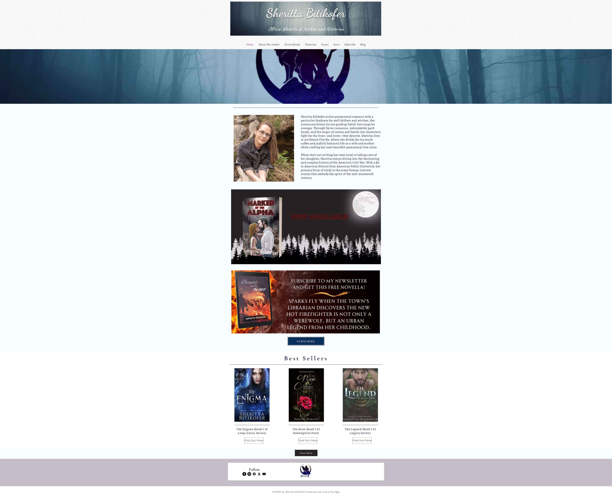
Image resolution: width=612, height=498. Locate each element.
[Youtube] (264, 474)
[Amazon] (259, 474)
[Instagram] (249, 474)
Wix (337, 492)
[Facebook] (244, 474)
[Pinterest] (254, 474)
